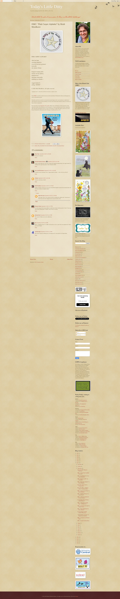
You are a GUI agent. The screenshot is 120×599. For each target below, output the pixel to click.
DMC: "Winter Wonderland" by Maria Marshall (83, 509)
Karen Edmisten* (82, 443)
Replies (37, 193)
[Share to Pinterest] (58, 144)
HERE (35, 95)
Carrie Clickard (78, 74)
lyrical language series (79, 275)
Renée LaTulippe (78, 79)
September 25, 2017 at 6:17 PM (46, 215)
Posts (78, 332)
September (80, 468)
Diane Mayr (37, 154)
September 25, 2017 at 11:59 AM (51, 195)
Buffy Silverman (41, 195)
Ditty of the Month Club (42, 145)
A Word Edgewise (83, 440)
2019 (78, 459)
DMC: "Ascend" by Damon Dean (83, 520)
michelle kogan (38, 231)
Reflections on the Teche (85, 431)
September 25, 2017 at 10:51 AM (44, 178)
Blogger (76, 596)
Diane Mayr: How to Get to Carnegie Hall (82, 485)
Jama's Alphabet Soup (83, 436)
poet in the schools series (79, 280)
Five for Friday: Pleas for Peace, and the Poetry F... (83, 500)
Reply (36, 157)
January (79, 534)
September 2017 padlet (44, 105)
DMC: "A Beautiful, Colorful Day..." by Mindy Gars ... (83, 503)
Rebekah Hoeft (38, 215)
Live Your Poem (82, 406)
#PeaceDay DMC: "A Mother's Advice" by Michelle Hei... (83, 488)
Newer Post (33, 259)
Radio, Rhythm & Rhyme (83, 430)
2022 (78, 453)
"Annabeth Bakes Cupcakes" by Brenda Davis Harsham (83, 515)
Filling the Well (78, 252)
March (79, 530)
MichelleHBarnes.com (79, 57)
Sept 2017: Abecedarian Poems (58, 145)
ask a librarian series (79, 271)
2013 (78, 542)
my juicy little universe (83, 427)
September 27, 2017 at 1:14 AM (46, 231)
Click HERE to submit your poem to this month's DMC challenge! (56, 17)
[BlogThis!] (54, 144)
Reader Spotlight (78, 266)
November (80, 464)
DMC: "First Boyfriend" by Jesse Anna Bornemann (83, 476)
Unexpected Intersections (84, 409)
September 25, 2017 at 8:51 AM (53, 161)
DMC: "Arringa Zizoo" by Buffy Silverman (83, 473)
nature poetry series (78, 277)
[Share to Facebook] (57, 144)
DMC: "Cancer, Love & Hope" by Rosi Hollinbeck (83, 491)
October (79, 466)
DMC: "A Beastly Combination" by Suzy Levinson (83, 497)
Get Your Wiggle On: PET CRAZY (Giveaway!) (82, 512)
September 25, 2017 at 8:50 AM (45, 154)
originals (76, 278)
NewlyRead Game (78, 262)
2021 (78, 455)
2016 (78, 537)
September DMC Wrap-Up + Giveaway (83, 470)
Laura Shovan (77, 77)
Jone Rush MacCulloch (83, 432)
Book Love (77, 247)
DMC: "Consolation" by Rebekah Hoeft (83, 518)
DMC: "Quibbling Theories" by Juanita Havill (83, 494)
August (79, 523)
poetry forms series (78, 282)
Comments (79, 335)
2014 (78, 541)
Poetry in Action (78, 264)
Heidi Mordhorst (50, 145)
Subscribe (83, 304)
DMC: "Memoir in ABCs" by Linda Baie (83, 479)
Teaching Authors (84, 438)
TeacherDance (82, 411)
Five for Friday (77, 254)
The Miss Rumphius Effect (84, 414)
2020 (78, 457)
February (79, 532)
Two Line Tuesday (78, 270)
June (79, 525)
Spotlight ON (77, 268)
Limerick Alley (78, 259)
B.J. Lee (76, 70)
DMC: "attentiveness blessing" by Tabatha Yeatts (84, 506)
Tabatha (36, 178)
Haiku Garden (77, 255)
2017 (78, 462)
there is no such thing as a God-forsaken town (81, 422)
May (79, 527)
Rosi (36, 222)
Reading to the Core (84, 447)
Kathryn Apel (80, 418)
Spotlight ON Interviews (80, 112)
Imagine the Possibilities (83, 437)
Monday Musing (78, 261)
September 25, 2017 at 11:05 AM (47, 185)
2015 (78, 539)
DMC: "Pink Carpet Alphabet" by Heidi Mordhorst (83, 482)
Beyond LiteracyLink (83, 400)
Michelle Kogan (83, 445)
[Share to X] (56, 144)
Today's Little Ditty (46, 6)
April (79, 529)
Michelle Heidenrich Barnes (40, 161)
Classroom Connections (79, 248)
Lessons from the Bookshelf (80, 257)
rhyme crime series (78, 284)
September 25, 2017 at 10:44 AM (50, 170)
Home (51, 259)
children (36, 145)
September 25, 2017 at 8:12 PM (42, 222)
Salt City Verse (82, 429)
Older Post (69, 259)
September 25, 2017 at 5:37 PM (47, 206)
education (77, 273)
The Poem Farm (82, 424)
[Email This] (53, 144)
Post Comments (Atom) (39, 262)
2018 (78, 460)
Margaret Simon (38, 206)
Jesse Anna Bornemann (39, 170)
